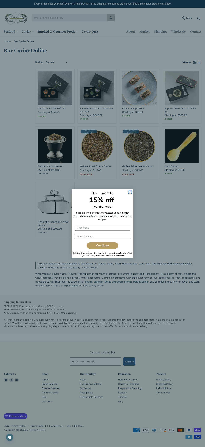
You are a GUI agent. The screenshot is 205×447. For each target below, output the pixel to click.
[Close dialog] (130, 192)
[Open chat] (9, 437)
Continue (102, 245)
